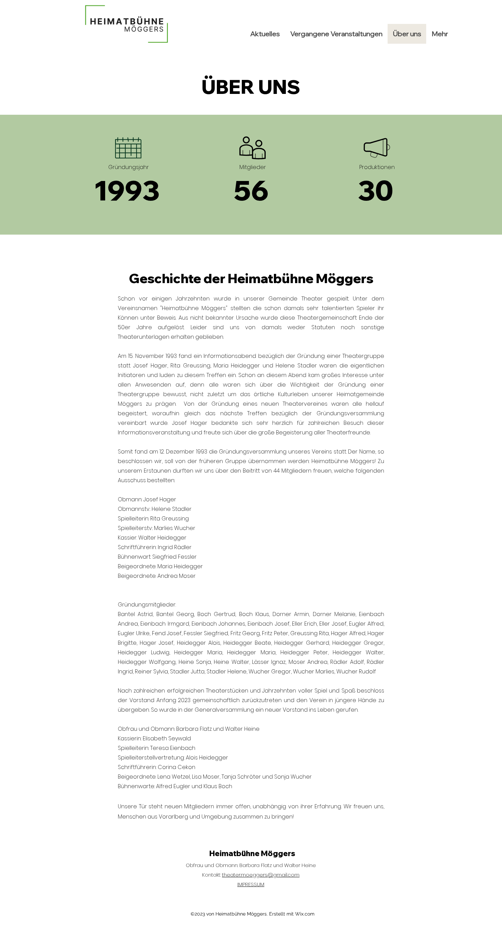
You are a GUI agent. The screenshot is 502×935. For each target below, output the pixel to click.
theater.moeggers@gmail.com (260, 874)
